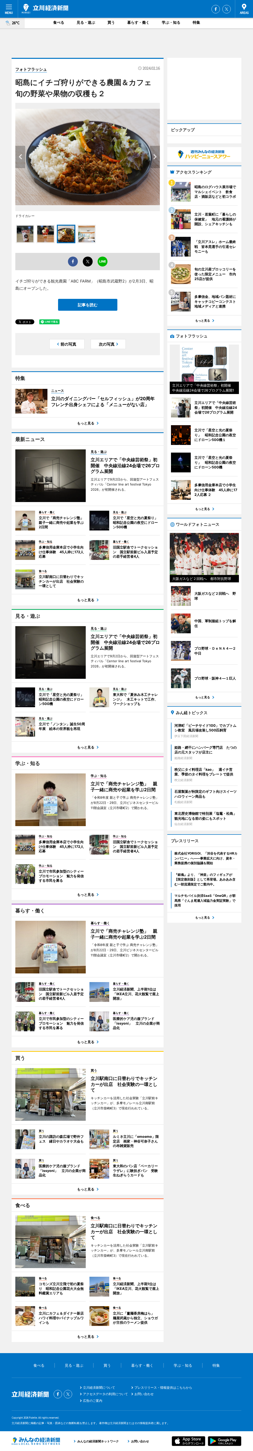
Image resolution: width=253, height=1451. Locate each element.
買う (111, 22)
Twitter (226, 9)
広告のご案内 (92, 1401)
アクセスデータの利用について (105, 1394)
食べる (58, 22)
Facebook (215, 9)
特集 (196, 22)
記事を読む (88, 304)
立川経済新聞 (45, 9)
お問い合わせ (144, 1394)
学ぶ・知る (171, 22)
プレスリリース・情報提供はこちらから (163, 1387)
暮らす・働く (138, 22)
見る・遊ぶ (86, 22)
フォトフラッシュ (31, 69)
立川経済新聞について (99, 1387)
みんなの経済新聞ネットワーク (36, 1441)
